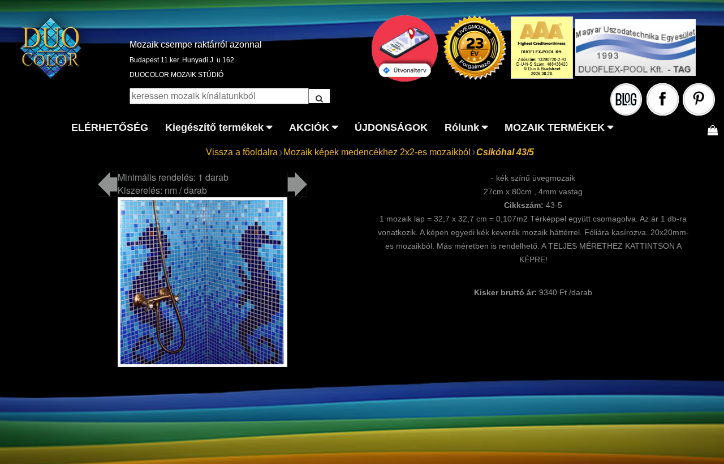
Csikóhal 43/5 (505, 152)
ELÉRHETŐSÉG (109, 127)
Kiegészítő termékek (214, 127)
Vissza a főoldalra (242, 152)
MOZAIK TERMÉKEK (555, 127)
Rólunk (462, 127)
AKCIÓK (309, 127)
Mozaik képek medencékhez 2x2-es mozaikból (377, 152)
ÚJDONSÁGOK (391, 127)
